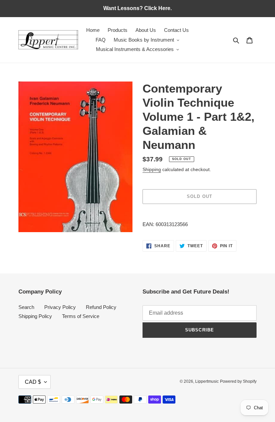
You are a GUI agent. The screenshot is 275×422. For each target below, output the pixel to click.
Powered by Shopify (238, 381)
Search (26, 307)
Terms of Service (80, 316)
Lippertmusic (207, 381)
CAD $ (33, 382)
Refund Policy (101, 307)
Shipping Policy (35, 316)
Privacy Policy (60, 307)
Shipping (152, 169)
